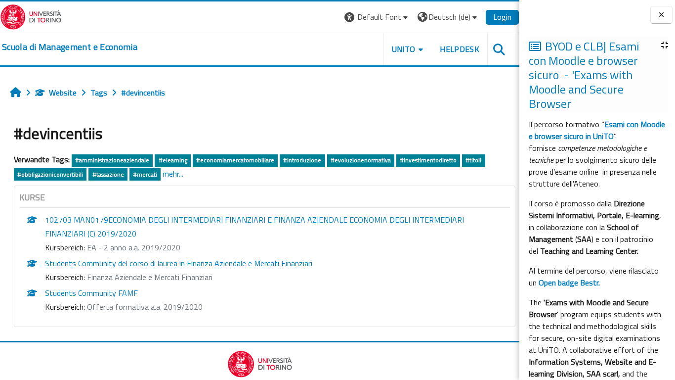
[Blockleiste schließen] (661, 15)
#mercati (145, 174)
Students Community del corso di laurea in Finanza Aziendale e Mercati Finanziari (178, 263)
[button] (377, 17)
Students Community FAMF (91, 293)
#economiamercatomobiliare (235, 160)
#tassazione (108, 174)
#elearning (173, 160)
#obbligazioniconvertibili (50, 174)
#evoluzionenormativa (361, 160)
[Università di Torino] (31, 16)
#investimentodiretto (428, 160)
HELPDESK (459, 49)
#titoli (473, 160)
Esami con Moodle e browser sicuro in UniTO (597, 130)
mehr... (173, 174)
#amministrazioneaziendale (112, 160)
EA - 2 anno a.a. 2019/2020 (133, 247)
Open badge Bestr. (569, 282)
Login (502, 17)
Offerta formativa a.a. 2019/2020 (145, 307)
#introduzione (302, 160)
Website (63, 92)
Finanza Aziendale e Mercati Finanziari (149, 277)
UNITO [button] (404, 49)
